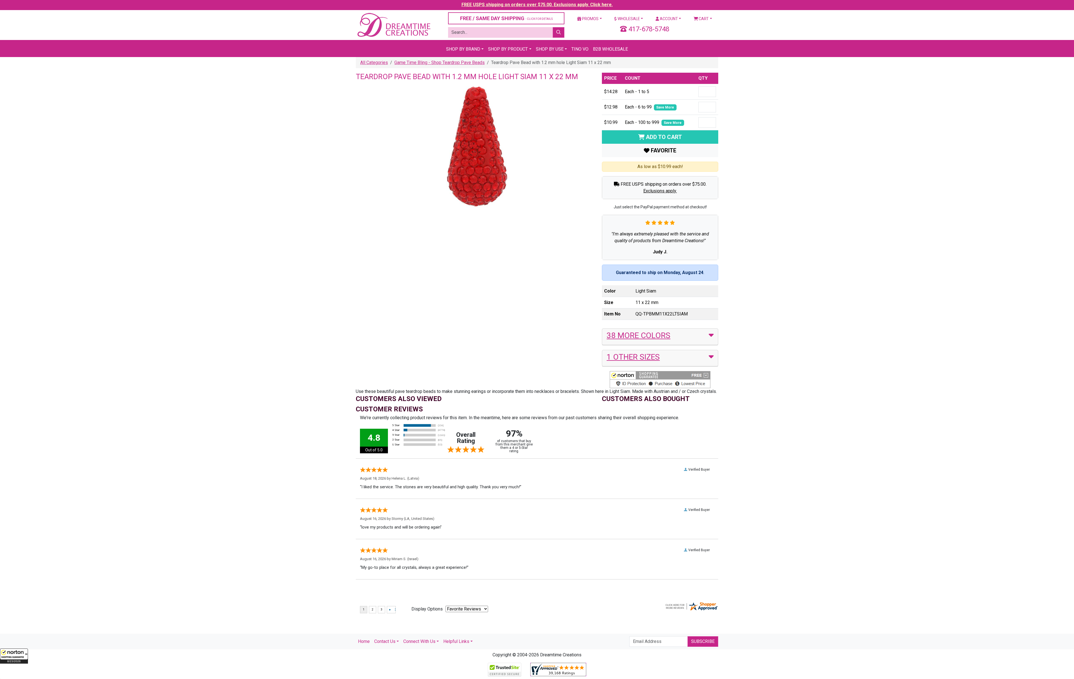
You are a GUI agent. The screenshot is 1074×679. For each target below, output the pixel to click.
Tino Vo (579, 49)
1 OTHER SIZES (633, 357)
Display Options (427, 609)
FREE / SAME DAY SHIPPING (506, 18)
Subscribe (703, 641)
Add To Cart (663, 137)
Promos (590, 18)
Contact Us (384, 641)
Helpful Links (456, 641)
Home (364, 641)
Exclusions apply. (660, 191)
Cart (703, 18)
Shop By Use (550, 49)
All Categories (374, 62)
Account (668, 18)
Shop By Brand (463, 49)
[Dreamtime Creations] (393, 24)
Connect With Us (419, 641)
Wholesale (628, 18)
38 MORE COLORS (638, 335)
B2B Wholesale (610, 49)
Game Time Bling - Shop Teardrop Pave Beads (439, 62)
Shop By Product (508, 49)
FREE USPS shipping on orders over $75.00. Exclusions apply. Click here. (537, 4)
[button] (14, 656)
